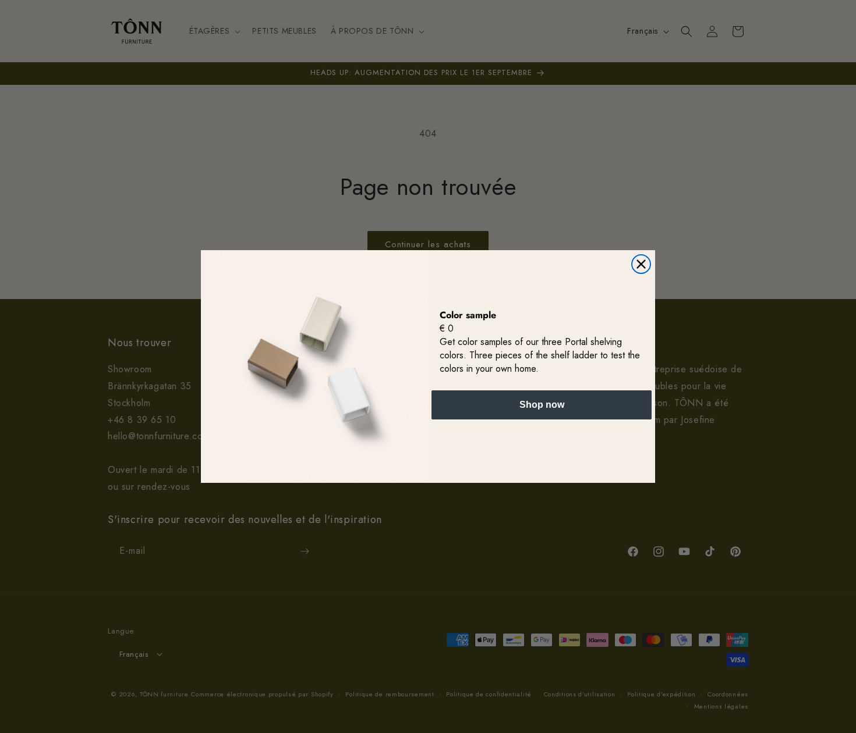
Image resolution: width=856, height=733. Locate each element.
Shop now (541, 405)
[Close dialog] (641, 264)
